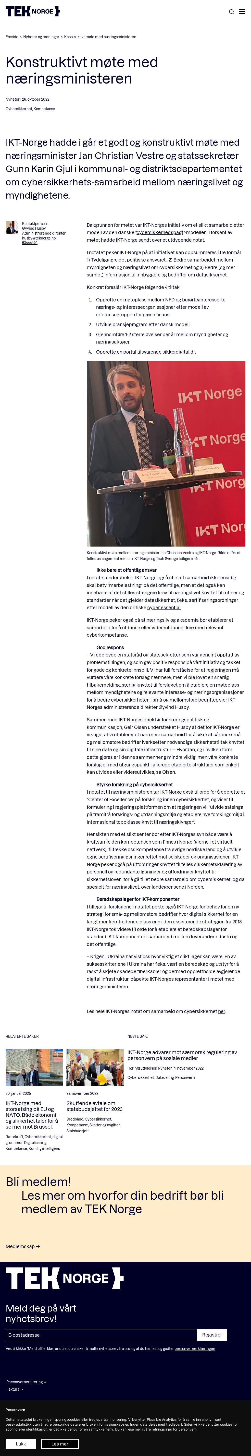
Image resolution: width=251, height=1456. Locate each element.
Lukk (21, 1443)
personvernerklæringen (195, 1349)
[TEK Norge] (33, 14)
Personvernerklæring (24, 1382)
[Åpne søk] (231, 11)
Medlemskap (20, 1246)
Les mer (59, 1443)
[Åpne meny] (242, 11)
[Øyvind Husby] (12, 227)
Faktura (12, 1389)
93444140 (30, 243)
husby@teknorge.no (39, 238)
